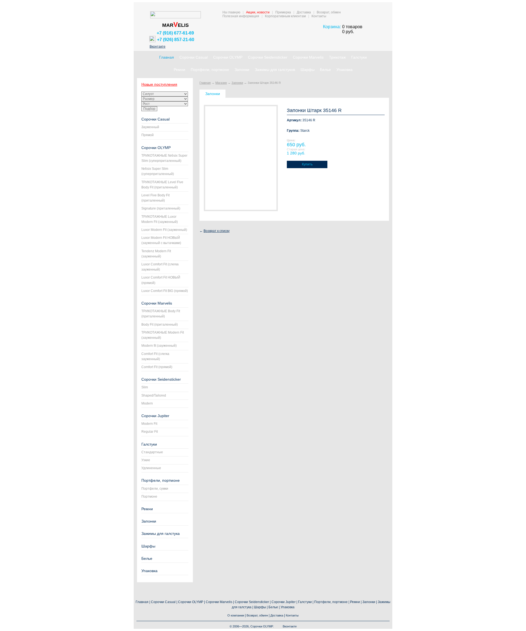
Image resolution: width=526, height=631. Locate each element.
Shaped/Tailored (153, 395)
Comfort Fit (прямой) (156, 367)
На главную (231, 12)
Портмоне (149, 496)
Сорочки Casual (193, 57)
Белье (325, 69)
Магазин (221, 82)
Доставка (304, 12)
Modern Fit (149, 424)
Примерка (283, 12)
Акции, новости (258, 12)
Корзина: (332, 26)
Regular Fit (149, 432)
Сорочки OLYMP (227, 57)
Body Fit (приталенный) (159, 324)
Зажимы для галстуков (275, 69)
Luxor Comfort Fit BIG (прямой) (164, 291)
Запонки (242, 69)
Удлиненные (151, 468)
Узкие (145, 460)
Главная (166, 57)
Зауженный (150, 127)
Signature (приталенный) (160, 208)
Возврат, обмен (329, 12)
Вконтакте (157, 46)
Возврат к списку (217, 231)
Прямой (147, 135)
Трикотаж (337, 57)
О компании (235, 615)
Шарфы (308, 69)
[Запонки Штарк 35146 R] (240, 158)
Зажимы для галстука (160, 533)
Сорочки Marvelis (308, 57)
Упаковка (344, 69)
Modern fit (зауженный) (159, 346)
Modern (147, 403)
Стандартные (152, 452)
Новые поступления (159, 84)
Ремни (179, 69)
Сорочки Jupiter (155, 416)
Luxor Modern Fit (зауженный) (164, 230)
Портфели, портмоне (210, 69)
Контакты (318, 16)
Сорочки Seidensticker (267, 57)
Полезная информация (240, 16)
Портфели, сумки (154, 489)
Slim (144, 387)
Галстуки (359, 57)
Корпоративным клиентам (285, 16)
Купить (307, 164)
